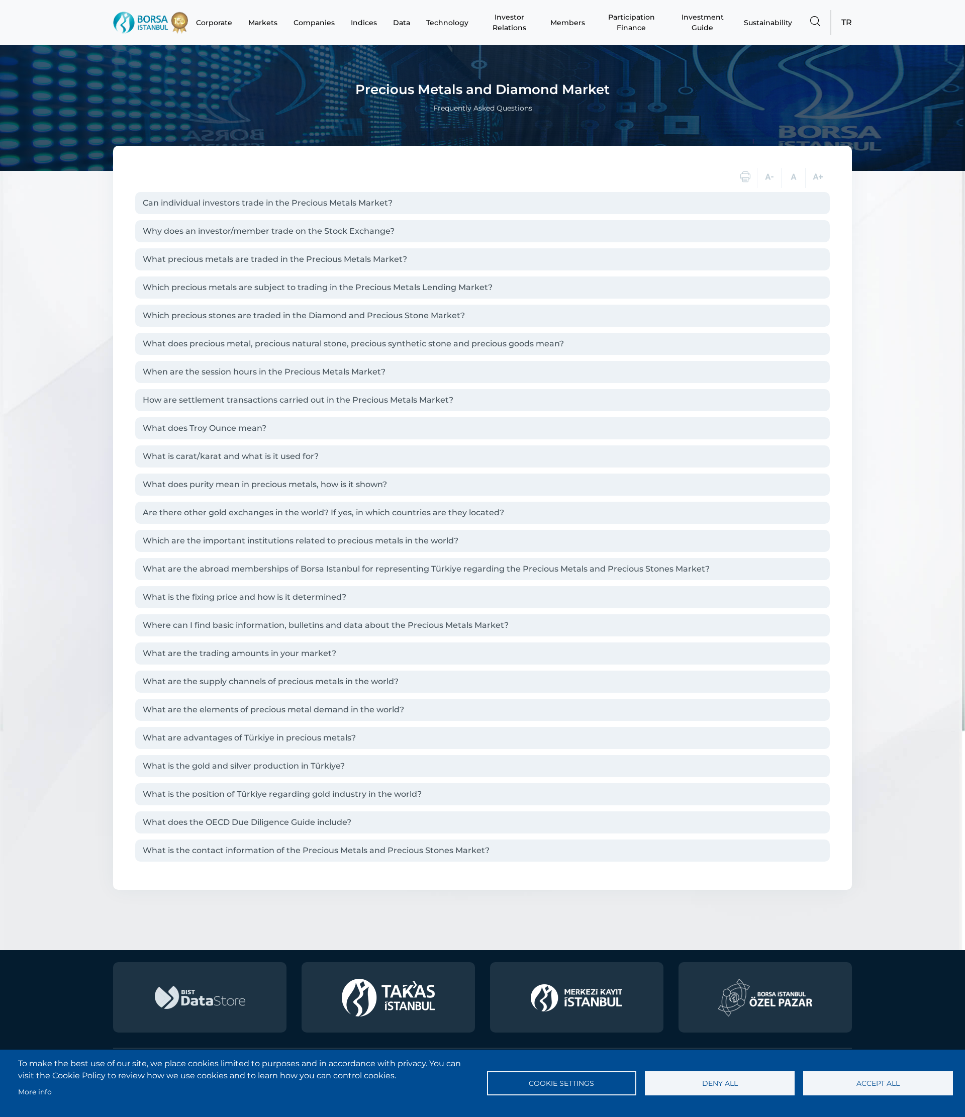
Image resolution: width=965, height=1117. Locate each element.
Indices (364, 22)
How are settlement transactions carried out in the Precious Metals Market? (298, 400)
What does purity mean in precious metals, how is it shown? (265, 484)
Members (567, 22)
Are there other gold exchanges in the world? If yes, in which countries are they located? (323, 512)
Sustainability (768, 22)
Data (401, 22)
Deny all (720, 1083)
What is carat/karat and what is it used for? (231, 456)
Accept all (878, 1083)
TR (846, 22)
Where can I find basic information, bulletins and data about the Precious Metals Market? (326, 625)
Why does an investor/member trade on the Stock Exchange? (269, 231)
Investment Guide (703, 22)
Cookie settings (561, 1083)
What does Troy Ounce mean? (204, 428)
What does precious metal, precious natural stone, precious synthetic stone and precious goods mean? (353, 343)
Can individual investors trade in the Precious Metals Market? (268, 203)
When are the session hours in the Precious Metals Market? (264, 372)
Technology (447, 22)
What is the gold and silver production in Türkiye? (244, 766)
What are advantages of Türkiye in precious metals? (249, 737)
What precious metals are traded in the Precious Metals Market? (275, 259)
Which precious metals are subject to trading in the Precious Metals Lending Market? (318, 287)
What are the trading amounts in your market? (239, 653)
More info (35, 1092)
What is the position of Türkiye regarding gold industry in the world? (282, 794)
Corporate (214, 22)
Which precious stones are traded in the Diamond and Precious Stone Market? (304, 315)
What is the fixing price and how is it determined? (244, 597)
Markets (262, 22)
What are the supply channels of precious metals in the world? (271, 681)
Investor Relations (509, 22)
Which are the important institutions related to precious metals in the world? (300, 540)
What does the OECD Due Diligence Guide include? (247, 822)
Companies (314, 22)
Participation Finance (631, 22)
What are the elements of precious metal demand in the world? (273, 709)
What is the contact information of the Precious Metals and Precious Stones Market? (316, 850)
